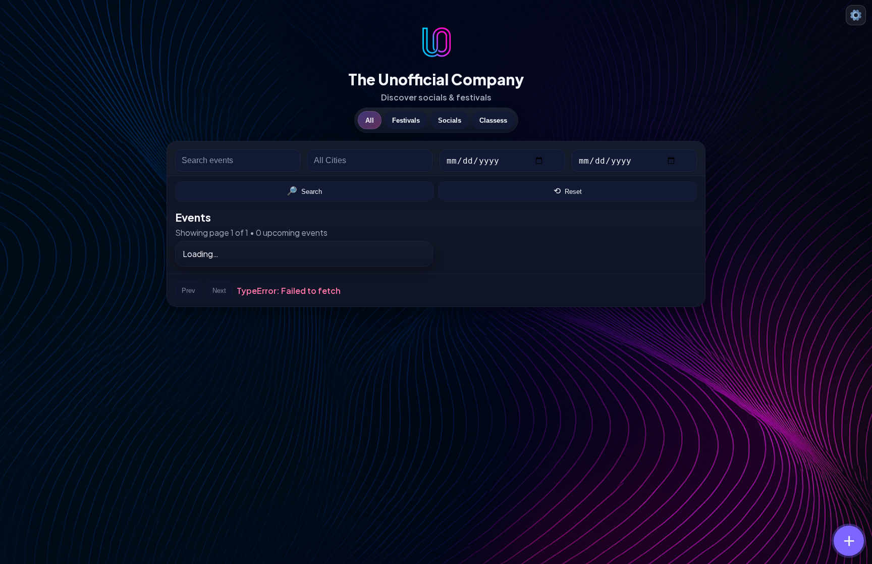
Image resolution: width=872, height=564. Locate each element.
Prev (188, 290)
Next (219, 290)
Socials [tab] (449, 120)
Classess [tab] (493, 120)
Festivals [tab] (406, 120)
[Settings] (856, 15)
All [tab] (369, 120)
